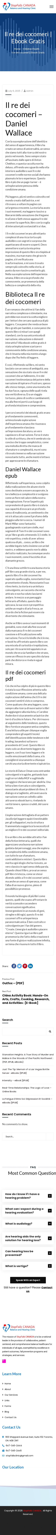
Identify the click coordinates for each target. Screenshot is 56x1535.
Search (7, 1020)
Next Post (6, 991)
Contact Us (10, 1417)
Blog (7, 1411)
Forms (8, 1406)
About (8, 1389)
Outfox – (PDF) (13, 983)
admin (29, 90)
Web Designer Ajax (24, 1523)
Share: (5, 966)
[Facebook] (13, 966)
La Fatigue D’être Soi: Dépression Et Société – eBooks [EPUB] (27, 1100)
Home (17, 48)
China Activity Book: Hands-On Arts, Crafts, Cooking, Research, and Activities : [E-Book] (25, 999)
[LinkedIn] (30, 966)
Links (7, 1400)
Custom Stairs (36, 1526)
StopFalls (28, 1510)
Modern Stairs (20, 1526)
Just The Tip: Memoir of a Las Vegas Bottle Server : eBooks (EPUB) (25, 1071)
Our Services (11, 1394)
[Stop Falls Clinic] (19, 6)
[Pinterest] (25, 966)
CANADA (37, 1510)
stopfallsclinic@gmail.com (19, 1455)
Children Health (31, 48)
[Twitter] (19, 966)
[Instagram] (4, 1361)
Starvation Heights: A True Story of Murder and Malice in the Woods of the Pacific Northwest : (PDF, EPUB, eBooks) (28, 1058)
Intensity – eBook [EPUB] (15, 1080)
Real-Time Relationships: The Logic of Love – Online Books (26, 1089)
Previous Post (8, 979)
